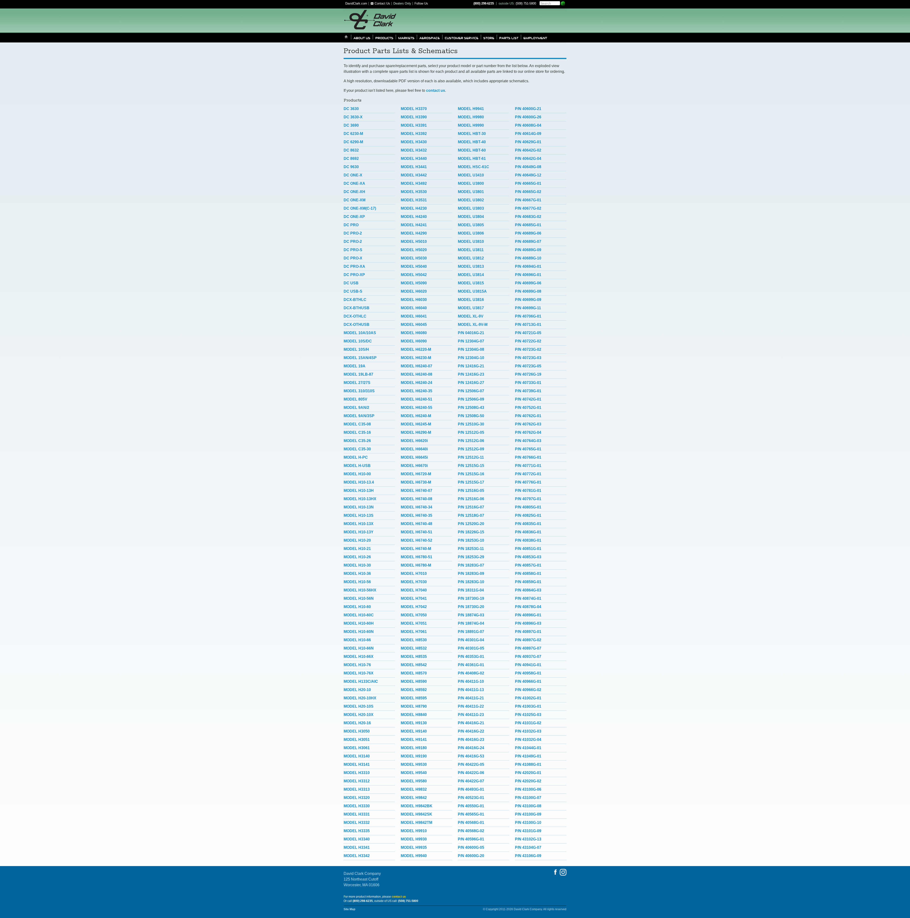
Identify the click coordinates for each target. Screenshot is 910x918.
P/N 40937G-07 (528, 657)
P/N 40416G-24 (471, 748)
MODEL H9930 (414, 839)
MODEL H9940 (414, 856)
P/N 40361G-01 (471, 665)
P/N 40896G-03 (528, 623)
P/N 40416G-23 (471, 740)
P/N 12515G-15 (471, 466)
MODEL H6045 (414, 325)
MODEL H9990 (471, 125)
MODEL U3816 (471, 300)
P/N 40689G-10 (528, 258)
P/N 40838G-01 (528, 540)
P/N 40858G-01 (528, 574)
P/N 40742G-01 (528, 399)
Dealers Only (402, 3)
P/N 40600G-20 (471, 856)
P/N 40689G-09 (528, 250)
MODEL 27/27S (357, 383)
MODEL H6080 (414, 333)
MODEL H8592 (414, 690)
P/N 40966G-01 (528, 681)
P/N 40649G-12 (528, 175)
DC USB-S (353, 291)
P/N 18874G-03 (471, 615)
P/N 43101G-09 (528, 831)
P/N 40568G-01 (471, 823)
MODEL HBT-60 (472, 150)
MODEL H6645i (414, 457)
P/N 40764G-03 (528, 441)
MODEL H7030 (414, 582)
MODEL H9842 (414, 798)
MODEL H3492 (414, 183)
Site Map (349, 909)
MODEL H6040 (414, 308)
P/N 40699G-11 (528, 308)
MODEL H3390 (414, 117)
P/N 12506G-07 (471, 391)
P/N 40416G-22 (471, 731)
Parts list (509, 37)
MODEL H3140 (357, 756)
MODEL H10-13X (358, 524)
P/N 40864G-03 (528, 590)
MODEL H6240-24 (416, 383)
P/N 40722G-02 (528, 341)
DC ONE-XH (354, 192)
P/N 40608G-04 (528, 125)
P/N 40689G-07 (528, 242)
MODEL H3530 (414, 192)
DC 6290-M (353, 142)
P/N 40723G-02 (528, 349)
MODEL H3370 (414, 109)
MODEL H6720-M (416, 474)
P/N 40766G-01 (528, 457)
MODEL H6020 (414, 291)
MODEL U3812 (471, 258)
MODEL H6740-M (416, 549)
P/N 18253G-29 (471, 557)
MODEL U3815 (471, 283)
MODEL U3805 (471, 225)
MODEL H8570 (414, 673)
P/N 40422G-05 (471, 764)
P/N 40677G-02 (528, 208)
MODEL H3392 (414, 134)
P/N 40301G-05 (471, 648)
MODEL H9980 (471, 117)
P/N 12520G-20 (471, 524)
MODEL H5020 (414, 250)
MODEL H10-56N (359, 598)
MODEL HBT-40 (472, 142)
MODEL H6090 (414, 341)
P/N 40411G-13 (471, 690)
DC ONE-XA (354, 183)
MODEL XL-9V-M (472, 325)
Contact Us (382, 3)
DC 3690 (351, 125)
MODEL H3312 (357, 781)
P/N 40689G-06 (528, 233)
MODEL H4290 (414, 233)
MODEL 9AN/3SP (359, 416)
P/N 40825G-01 (528, 515)
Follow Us (421, 3)
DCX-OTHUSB (356, 325)
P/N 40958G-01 (528, 673)
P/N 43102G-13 (528, 839)
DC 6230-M (353, 134)
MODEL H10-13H (359, 491)
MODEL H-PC (356, 457)
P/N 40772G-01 (528, 474)
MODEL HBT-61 (472, 159)
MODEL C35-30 (357, 449)
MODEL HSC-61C (473, 167)
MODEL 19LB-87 (358, 374)
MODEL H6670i (414, 466)
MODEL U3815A (472, 291)
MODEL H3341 (357, 847)
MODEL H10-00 (357, 474)
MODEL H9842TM (416, 823)
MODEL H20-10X (358, 715)
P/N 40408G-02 (471, 673)
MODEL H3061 (357, 748)
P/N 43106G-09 (528, 856)
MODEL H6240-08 (416, 374)
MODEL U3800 (471, 183)
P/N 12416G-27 (471, 383)
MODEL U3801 (471, 192)
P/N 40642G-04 (528, 159)
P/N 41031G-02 (528, 723)
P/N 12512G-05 (471, 432)
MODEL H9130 (414, 723)
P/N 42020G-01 (528, 773)
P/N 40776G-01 (528, 482)
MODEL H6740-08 (416, 499)
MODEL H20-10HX (360, 698)
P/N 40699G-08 (528, 291)
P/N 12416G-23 (471, 374)
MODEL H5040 (414, 266)
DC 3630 (351, 109)
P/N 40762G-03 (528, 424)
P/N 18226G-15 (471, 532)
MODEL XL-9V (470, 316)
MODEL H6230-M (416, 358)
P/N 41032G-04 (528, 740)
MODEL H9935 (414, 847)
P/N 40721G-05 (528, 333)
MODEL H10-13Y (358, 532)
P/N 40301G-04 (471, 640)
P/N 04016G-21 (471, 333)
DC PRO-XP (354, 275)
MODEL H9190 (414, 756)
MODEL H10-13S (358, 515)
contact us (435, 90)
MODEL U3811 (471, 250)
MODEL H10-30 (357, 565)
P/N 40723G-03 (528, 358)
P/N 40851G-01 (528, 549)
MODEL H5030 (414, 258)
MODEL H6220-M (416, 349)
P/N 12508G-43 (471, 408)
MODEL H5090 (414, 283)
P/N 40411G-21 (471, 698)
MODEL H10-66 (357, 640)
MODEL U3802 (471, 200)
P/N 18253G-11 (471, 549)
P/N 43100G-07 (528, 798)
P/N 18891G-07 (471, 632)
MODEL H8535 (414, 657)
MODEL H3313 (357, 789)
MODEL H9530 (414, 764)
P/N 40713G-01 (528, 325)
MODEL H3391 (414, 125)
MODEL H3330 (357, 806)
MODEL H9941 (471, 109)
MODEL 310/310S (359, 391)
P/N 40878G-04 (528, 607)
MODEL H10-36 (357, 574)
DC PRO (351, 225)
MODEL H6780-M (416, 565)
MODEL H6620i (414, 441)
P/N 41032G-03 (528, 731)
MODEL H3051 (357, 740)
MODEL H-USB (357, 466)
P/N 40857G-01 (528, 565)
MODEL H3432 (414, 150)
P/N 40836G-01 (528, 532)
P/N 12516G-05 (471, 491)
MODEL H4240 (414, 217)
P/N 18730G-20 (471, 607)
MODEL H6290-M (416, 432)
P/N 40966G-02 (528, 690)
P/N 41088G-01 (528, 764)
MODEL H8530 (414, 640)
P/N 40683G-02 (528, 217)
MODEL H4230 (414, 208)
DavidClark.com (356, 3)
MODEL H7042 (414, 607)
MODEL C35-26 (357, 441)
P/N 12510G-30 (471, 424)
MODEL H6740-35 (416, 515)
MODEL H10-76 (357, 665)
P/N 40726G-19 (528, 374)
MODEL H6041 (414, 316)
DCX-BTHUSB (356, 308)
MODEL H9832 (414, 789)
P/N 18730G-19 (471, 598)
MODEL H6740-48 (416, 524)
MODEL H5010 (414, 242)
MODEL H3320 (357, 798)
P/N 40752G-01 (528, 408)
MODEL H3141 (357, 764)
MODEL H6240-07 (416, 366)
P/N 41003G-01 (528, 706)
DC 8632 (351, 150)
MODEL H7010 (414, 574)
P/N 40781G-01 (528, 491)
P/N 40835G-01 (528, 524)
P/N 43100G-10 (528, 823)
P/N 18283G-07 (471, 565)
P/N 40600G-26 (528, 117)
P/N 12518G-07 (471, 515)
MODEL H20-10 (357, 690)
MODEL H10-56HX (360, 590)
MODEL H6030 (414, 300)
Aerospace (429, 37)
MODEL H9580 (414, 781)
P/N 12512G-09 (471, 449)
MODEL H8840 (414, 715)
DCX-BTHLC (355, 300)
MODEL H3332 (357, 823)
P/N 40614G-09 (528, 134)
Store (488, 37)
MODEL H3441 (414, 167)
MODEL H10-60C (359, 615)
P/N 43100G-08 (528, 806)
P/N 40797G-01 (528, 499)
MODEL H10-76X (358, 673)
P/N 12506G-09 (471, 399)
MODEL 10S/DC (358, 341)
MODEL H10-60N (359, 632)
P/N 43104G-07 (528, 847)
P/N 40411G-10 (471, 681)
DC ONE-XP (354, 217)
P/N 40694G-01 (528, 266)
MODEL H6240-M (416, 416)
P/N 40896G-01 (528, 615)
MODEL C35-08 (357, 424)
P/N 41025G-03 (528, 715)
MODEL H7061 (414, 632)
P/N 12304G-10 (471, 358)
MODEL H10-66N (359, 648)
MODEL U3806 (471, 233)
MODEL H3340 (357, 839)
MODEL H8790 (414, 706)
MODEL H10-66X (358, 657)
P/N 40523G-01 (471, 798)
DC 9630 (351, 167)
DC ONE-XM (354, 200)
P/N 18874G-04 (471, 623)
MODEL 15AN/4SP (360, 358)
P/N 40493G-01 (471, 789)
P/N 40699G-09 (528, 300)
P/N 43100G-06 (528, 789)
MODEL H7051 (414, 623)
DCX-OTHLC (355, 316)
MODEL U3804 (471, 217)
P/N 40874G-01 (528, 598)
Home (346, 37)
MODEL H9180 (414, 748)
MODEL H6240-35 (416, 391)
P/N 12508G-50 (471, 416)
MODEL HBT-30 (472, 134)
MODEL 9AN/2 (356, 408)
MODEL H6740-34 (416, 507)
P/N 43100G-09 (528, 814)
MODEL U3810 (471, 242)
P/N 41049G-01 (528, 756)
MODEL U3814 (471, 275)
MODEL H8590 (414, 681)
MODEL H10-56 (357, 582)
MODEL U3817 (471, 308)
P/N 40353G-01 (471, 657)
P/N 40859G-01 (528, 582)
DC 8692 (351, 159)
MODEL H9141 (414, 740)
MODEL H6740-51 (416, 532)
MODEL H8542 (414, 665)
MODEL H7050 (414, 615)
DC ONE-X (353, 175)
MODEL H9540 (414, 773)
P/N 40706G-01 (528, 316)
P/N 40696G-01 (528, 275)
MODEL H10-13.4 (359, 482)
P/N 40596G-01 (471, 839)
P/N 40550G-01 (471, 806)
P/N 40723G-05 (528, 366)
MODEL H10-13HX (360, 499)
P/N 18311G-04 (471, 590)
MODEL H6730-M (416, 482)
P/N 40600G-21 (528, 109)
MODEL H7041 (414, 598)
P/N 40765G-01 (528, 449)
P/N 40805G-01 (528, 507)
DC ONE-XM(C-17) (360, 208)
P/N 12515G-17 (471, 482)
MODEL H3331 (357, 814)
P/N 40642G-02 (528, 150)
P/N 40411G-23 (471, 715)
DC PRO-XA (354, 266)
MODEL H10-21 (357, 549)
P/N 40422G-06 (471, 773)
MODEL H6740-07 (416, 491)
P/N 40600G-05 (471, 847)
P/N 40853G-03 (528, 557)
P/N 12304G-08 (471, 349)
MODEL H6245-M (416, 424)
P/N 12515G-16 (471, 474)
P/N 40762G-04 (528, 432)
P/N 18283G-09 (471, 574)
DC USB (351, 283)
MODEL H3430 (414, 142)
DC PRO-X (353, 258)
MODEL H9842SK (416, 814)
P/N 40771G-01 (528, 466)
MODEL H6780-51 (416, 557)
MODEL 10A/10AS (360, 333)
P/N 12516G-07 (471, 507)
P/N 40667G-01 (528, 200)
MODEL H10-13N (359, 507)
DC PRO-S (353, 250)
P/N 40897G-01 (528, 632)
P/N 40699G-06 (528, 283)
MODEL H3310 (357, 773)
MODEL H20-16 (357, 723)
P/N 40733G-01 (528, 383)
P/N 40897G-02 (528, 640)
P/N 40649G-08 (528, 167)
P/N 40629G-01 (528, 142)
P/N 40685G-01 (528, 225)
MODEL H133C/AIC (361, 681)
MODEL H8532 (414, 648)
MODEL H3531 (414, 200)
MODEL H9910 (414, 831)
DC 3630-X (353, 117)
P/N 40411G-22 (471, 706)
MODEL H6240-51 (416, 399)
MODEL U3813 (471, 266)
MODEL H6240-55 (416, 408)
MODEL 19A (354, 366)
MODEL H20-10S (358, 706)
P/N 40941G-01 (528, 665)
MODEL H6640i (414, 449)
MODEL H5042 (414, 275)
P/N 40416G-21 (471, 723)
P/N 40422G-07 (471, 781)
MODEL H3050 (357, 731)
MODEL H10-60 (357, 607)
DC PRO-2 (353, 233)
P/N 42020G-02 (528, 781)
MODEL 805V (355, 399)
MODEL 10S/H (356, 349)
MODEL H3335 (357, 831)
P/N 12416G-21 (471, 366)
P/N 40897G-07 (528, 648)
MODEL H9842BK (416, 806)
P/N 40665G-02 (528, 192)
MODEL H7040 (414, 590)
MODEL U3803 (471, 208)
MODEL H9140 (414, 731)
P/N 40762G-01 (528, 416)
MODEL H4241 (414, 225)
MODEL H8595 (414, 698)
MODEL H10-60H (359, 623)
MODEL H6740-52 (416, 540)
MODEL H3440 (414, 159)
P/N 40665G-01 (528, 183)
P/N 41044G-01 (528, 748)
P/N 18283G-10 (471, 582)
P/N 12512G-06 (471, 441)
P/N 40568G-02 (471, 831)
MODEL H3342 (357, 856)
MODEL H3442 (414, 175)
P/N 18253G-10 (471, 540)
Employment (535, 37)
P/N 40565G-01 (471, 814)
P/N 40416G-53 (471, 756)
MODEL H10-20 (357, 540)
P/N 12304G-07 (471, 341)
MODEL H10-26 (357, 557)
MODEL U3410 (471, 175)
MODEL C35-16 (357, 432)
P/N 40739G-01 (528, 391)
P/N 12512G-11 (471, 457)
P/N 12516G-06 (471, 499)
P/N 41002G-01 (528, 698)
